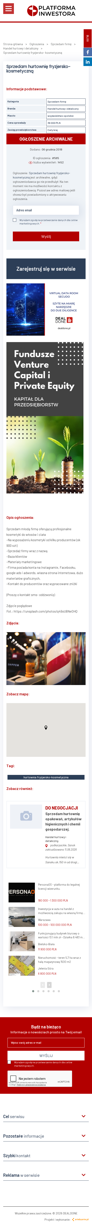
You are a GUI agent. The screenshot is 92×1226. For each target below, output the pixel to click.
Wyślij (46, 236)
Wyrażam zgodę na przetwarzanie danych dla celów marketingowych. (48, 221)
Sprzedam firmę (56, 101)
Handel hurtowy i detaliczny (63, 108)
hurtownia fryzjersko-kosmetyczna (46, 777)
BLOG (87, 38)
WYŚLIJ (46, 1055)
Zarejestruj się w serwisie (46, 268)
